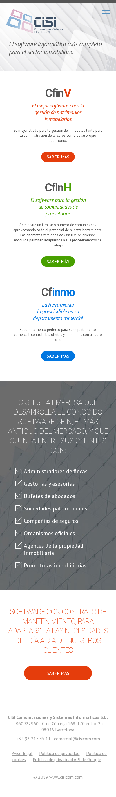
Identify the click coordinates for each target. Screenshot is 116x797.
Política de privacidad (59, 753)
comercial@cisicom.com (77, 738)
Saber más (58, 157)
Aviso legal (22, 753)
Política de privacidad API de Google (67, 759)
